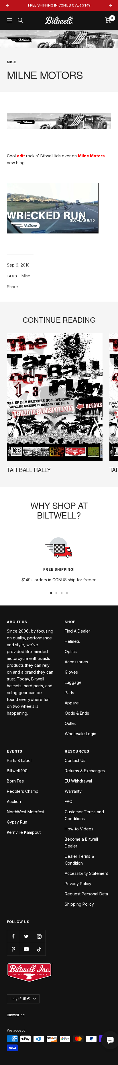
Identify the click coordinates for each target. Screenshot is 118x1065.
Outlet (70, 723)
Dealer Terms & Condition (79, 859)
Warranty (73, 791)
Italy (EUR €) (20, 999)
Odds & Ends (77, 713)
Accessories (76, 661)
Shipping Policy (79, 904)
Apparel (72, 702)
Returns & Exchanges (85, 770)
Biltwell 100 (17, 770)
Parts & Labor (19, 760)
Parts (69, 692)
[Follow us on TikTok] (39, 949)
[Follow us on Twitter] (26, 936)
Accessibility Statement (86, 873)
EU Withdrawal (78, 781)
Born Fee (15, 781)
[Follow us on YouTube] (26, 949)
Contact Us (75, 760)
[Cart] (108, 20)
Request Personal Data (86, 893)
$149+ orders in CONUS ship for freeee (59, 579)
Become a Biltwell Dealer (81, 842)
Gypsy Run (17, 822)
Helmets (72, 641)
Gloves (71, 672)
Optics (71, 651)
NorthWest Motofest (25, 811)
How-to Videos (79, 828)
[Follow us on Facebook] (13, 936)
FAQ (68, 801)
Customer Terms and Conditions (84, 815)
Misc (12, 61)
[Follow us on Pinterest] (13, 949)
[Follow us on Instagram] (39, 936)
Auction (14, 801)
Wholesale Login (80, 733)
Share (12, 286)
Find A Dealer (77, 631)
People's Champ (22, 791)
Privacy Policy (78, 883)
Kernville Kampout (24, 832)
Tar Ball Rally (29, 470)
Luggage (73, 682)
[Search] (20, 20)
